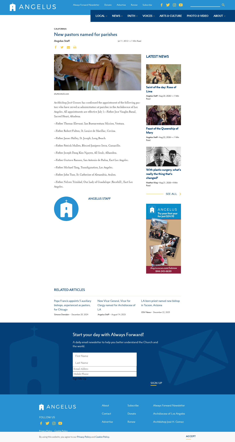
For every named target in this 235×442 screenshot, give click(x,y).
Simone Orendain (61, 314)
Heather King (152, 182)
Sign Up (156, 383)
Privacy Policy (84, 436)
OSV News (146, 312)
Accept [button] (191, 436)
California (60, 28)
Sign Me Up (79, 378)
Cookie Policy (61, 430)
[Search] (223, 5)
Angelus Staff (62, 40)
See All (171, 193)
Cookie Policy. (102, 436)
